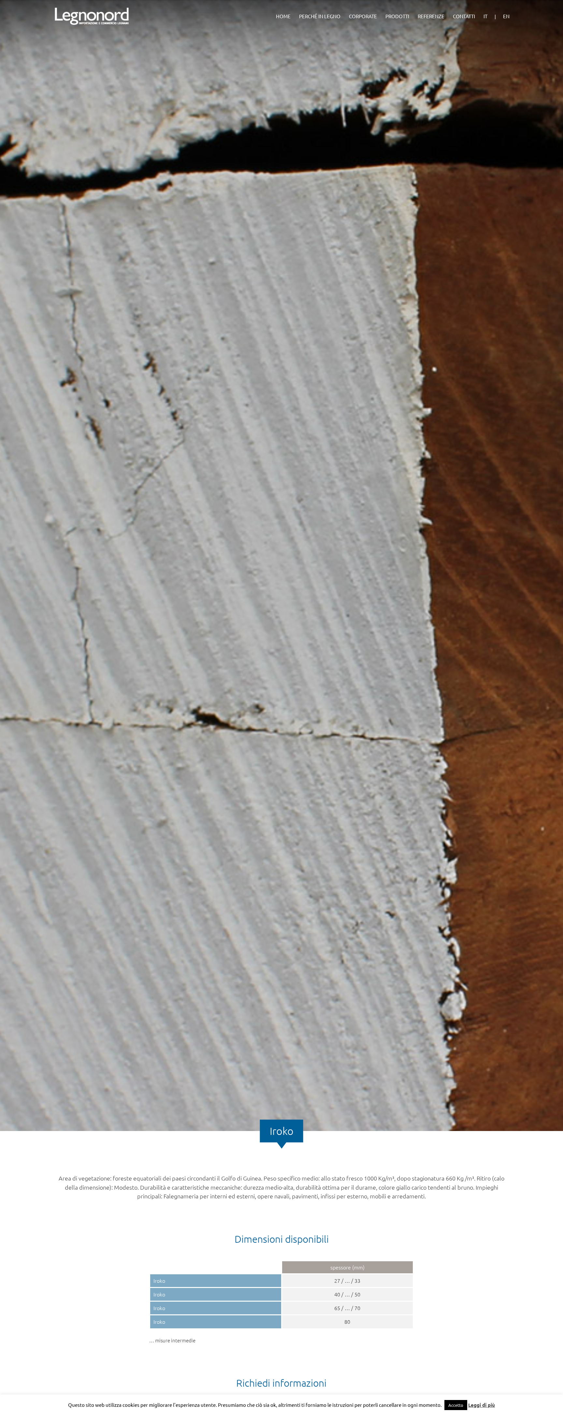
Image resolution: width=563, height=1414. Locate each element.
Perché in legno (319, 16)
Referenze (431, 16)
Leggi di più (481, 1405)
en (506, 16)
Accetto (455, 1405)
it (485, 16)
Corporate (363, 16)
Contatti (464, 16)
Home (283, 16)
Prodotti (397, 16)
